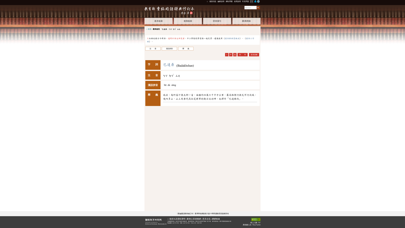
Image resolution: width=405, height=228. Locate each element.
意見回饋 (254, 55)
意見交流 (206, 219)
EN (251, 1)
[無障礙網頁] (256, 220)
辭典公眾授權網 (194, 219)
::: (207, 1)
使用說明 (237, 1)
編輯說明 (221, 1)
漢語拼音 (169, 49)
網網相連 (216, 219)
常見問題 (245, 1)
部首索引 (217, 21)
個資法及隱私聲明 (177, 219)
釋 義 (185, 49)
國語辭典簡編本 (232, 38)
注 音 (153, 49)
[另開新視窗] (155, 222)
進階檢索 (188, 21)
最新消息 (212, 1)
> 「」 (164, 29)
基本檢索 (158, 21)
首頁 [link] (149, 29)
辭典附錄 (246, 21)
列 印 (242, 55)
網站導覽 (229, 1)
